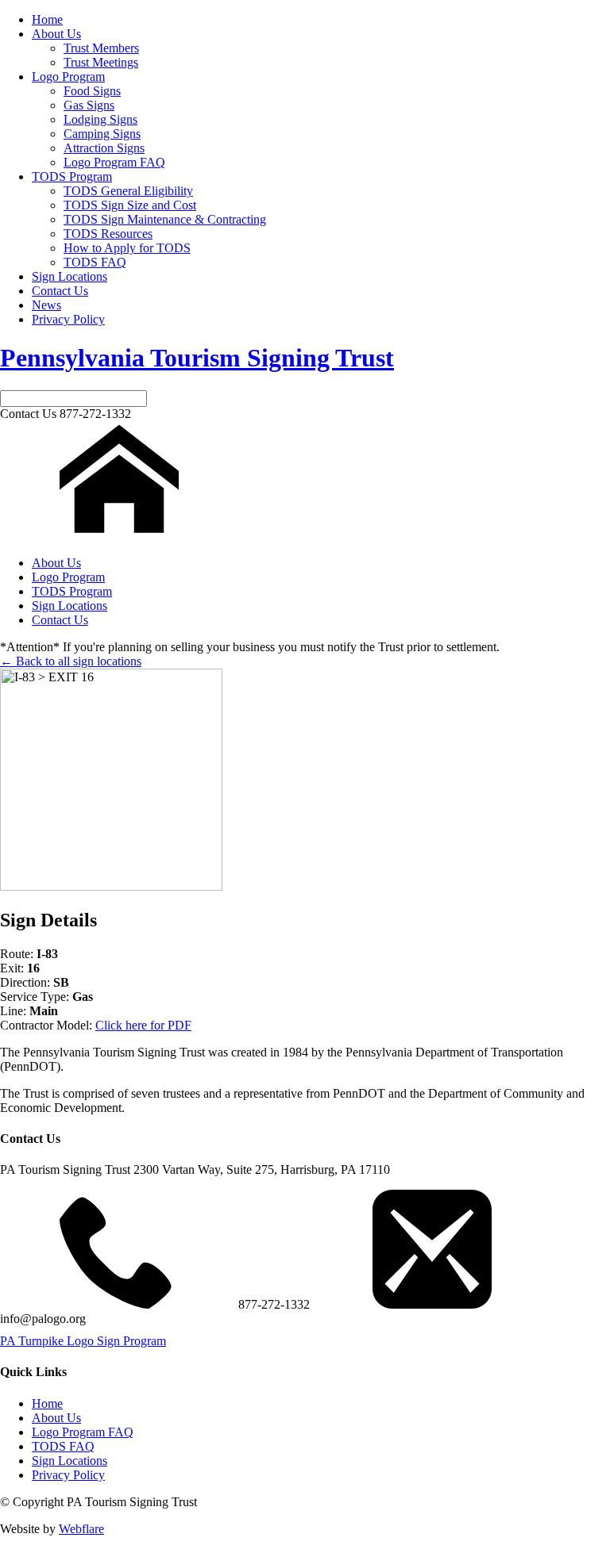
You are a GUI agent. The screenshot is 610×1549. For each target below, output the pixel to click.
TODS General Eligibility (128, 190)
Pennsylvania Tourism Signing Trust (197, 357)
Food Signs (92, 91)
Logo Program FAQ (114, 162)
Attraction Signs (104, 148)
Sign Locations (69, 276)
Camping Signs (102, 133)
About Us (56, 33)
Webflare (81, 1529)
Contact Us (60, 290)
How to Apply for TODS (127, 248)
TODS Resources (108, 233)
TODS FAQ (95, 262)
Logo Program (68, 76)
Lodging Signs (100, 119)
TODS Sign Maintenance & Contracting (165, 219)
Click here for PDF (143, 1025)
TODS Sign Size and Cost (130, 205)
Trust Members (101, 48)
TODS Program (72, 176)
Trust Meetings (101, 62)
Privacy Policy (68, 319)
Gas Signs (89, 105)
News (46, 305)
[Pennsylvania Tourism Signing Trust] (119, 536)
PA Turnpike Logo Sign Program (83, 1341)
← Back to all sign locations (70, 661)
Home (47, 19)
